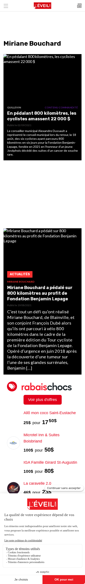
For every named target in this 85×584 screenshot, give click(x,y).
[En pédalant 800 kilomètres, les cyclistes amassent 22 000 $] (42, 80)
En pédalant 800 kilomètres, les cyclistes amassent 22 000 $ (41, 116)
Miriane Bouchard (20, 281)
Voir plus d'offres (42, 399)
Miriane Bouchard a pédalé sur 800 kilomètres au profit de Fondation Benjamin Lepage (39, 293)
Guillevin (14, 107)
